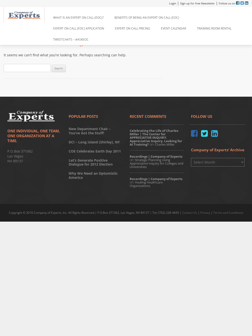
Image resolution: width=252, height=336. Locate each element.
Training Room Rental (214, 28)
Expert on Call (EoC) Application (78, 28)
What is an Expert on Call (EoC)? (78, 17)
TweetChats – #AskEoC (71, 39)
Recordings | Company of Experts (156, 156)
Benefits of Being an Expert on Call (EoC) (146, 17)
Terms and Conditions (228, 213)
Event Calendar (173, 28)
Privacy (205, 213)
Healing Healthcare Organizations (146, 184)
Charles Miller (164, 144)
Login (172, 3)
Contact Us (189, 213)
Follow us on (227, 3)
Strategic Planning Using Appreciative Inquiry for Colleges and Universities (156, 163)
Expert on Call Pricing (132, 28)
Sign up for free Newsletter (197, 3)
